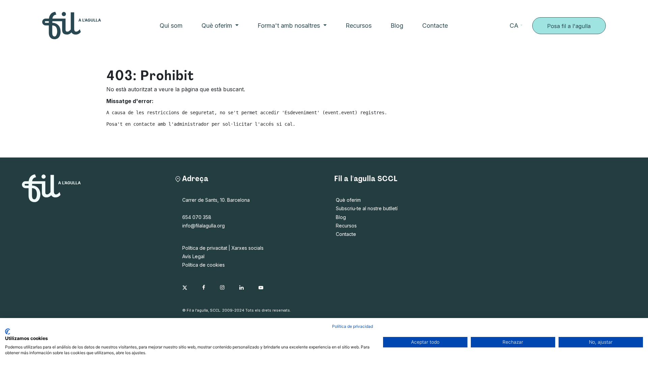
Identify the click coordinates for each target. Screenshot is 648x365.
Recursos (346, 225)
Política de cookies (203, 265)
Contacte (346, 234)
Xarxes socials (248, 248)
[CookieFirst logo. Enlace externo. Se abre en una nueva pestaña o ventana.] (7, 331)
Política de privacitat (204, 248)
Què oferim (348, 200)
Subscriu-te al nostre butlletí (367, 208)
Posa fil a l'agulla (569, 26)
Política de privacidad (352, 326)
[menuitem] (171, 25)
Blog (341, 217)
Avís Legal (193, 256)
